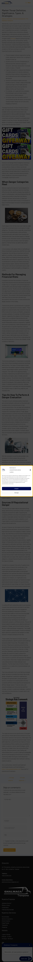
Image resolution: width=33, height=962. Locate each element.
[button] (30, 470)
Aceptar (16, 488)
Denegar (16, 492)
